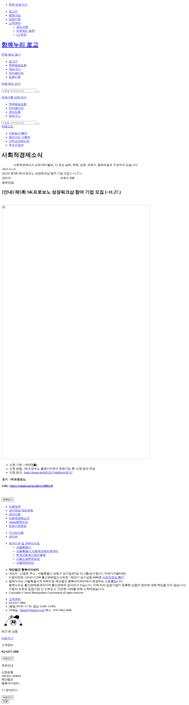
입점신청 (15, 19)
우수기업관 (16, 145)
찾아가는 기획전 (19, 137)
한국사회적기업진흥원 (31, 555)
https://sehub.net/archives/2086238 (31, 486)
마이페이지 (16, 73)
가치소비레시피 (19, 141)
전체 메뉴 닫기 (11, 83)
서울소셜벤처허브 (28, 558)
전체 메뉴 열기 (11, 54)
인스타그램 (16, 532)
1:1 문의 (21, 34)
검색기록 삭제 (10, 97)
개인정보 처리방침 (21, 510)
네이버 (13, 536)
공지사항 (22, 27)
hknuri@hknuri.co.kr (32, 610)
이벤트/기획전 (18, 133)
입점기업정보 (18, 526)
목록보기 (8, 499)
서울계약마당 (25, 562)
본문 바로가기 (18, 4)
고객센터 (15, 23)
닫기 (24, 97)
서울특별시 (23, 547)
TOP (5, 701)
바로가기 (7, 638)
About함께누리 (18, 522)
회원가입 (15, 15)
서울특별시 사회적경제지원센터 (37, 551)
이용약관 (15, 506)
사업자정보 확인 (113, 577)
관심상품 (15, 112)
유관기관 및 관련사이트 (24, 543)
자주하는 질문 (25, 30)
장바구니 (15, 69)
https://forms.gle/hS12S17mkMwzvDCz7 (48, 472)
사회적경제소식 (19, 518)
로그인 (13, 11)
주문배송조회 (18, 65)
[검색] (37, 91)
